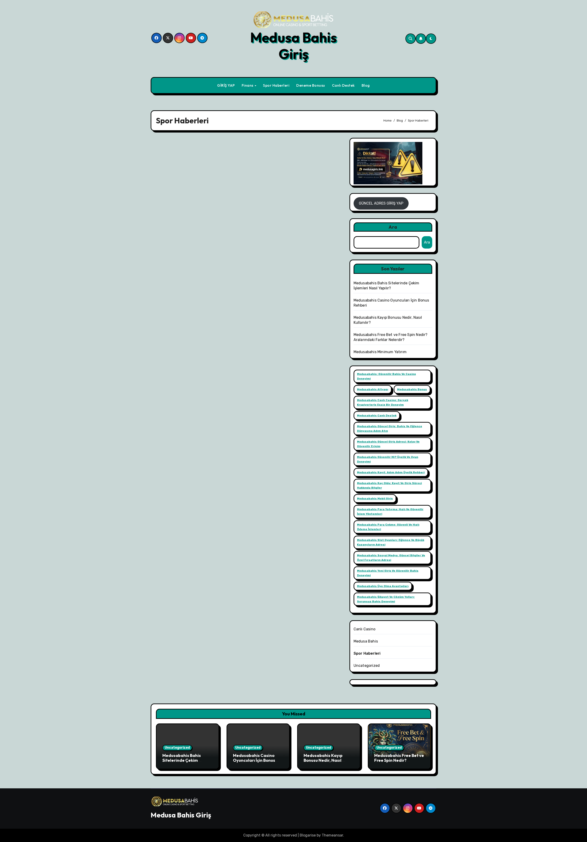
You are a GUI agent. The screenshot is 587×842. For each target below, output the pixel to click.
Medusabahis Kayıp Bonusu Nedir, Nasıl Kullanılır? (323, 760)
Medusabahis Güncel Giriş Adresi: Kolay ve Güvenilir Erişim (388, 444)
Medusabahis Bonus (412, 389)
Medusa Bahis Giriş (293, 46)
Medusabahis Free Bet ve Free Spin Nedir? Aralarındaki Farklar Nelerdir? (399, 763)
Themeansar (332, 835)
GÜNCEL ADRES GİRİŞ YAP (381, 203)
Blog (366, 85)
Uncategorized (367, 665)
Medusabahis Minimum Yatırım (380, 352)
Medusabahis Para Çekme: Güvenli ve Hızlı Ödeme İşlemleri (388, 527)
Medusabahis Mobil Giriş (375, 498)
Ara (393, 227)
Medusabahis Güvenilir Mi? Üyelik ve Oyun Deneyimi (387, 459)
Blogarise (308, 835)
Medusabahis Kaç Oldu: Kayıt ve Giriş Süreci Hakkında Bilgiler (389, 485)
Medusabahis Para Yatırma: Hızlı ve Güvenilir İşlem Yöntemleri (390, 511)
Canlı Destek (343, 85)
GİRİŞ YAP (226, 85)
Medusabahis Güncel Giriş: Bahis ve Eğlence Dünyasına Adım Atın (389, 428)
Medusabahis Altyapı (372, 389)
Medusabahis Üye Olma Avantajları (383, 586)
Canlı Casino (364, 629)
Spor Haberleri (276, 85)
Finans (248, 85)
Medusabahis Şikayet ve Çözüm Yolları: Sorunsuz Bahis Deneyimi (386, 599)
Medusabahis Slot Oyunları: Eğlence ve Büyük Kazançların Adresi (390, 542)
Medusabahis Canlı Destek (376, 415)
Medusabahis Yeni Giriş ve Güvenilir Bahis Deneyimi (387, 573)
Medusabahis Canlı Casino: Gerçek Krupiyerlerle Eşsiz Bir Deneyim (382, 402)
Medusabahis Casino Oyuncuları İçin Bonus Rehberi (254, 760)
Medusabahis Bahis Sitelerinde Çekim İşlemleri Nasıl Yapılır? (183, 760)
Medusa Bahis (366, 641)
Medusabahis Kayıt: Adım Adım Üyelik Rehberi (391, 472)
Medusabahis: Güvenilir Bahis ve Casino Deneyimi (386, 376)
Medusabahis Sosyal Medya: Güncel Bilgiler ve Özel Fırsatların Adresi (391, 558)
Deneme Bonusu (310, 85)
